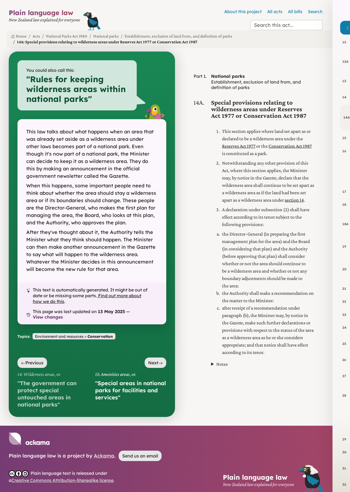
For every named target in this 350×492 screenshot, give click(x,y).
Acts (36, 36)
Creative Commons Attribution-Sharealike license (62, 480)
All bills (295, 11)
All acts (274, 11)
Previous (34, 362)
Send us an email (140, 456)
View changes (48, 317)
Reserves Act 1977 (238, 146)
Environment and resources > (74, 336)
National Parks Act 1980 (66, 36)
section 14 (294, 200)
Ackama (104, 456)
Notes (222, 364)
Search (315, 11)
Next (153, 362)
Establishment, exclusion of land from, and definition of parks (178, 36)
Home (21, 36)
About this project (243, 11)
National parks (106, 36)
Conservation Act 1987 (290, 146)
